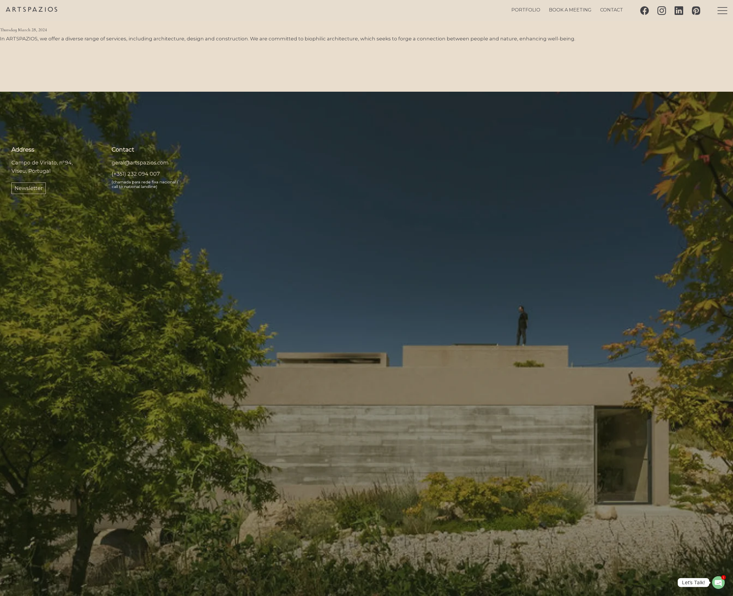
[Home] (31, 10)
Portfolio (525, 10)
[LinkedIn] (679, 10)
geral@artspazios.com (140, 163)
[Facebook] (644, 10)
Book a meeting (570, 10)
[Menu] (722, 10)
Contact (611, 10)
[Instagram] (661, 10)
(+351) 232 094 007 (136, 174)
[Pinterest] (696, 10)
